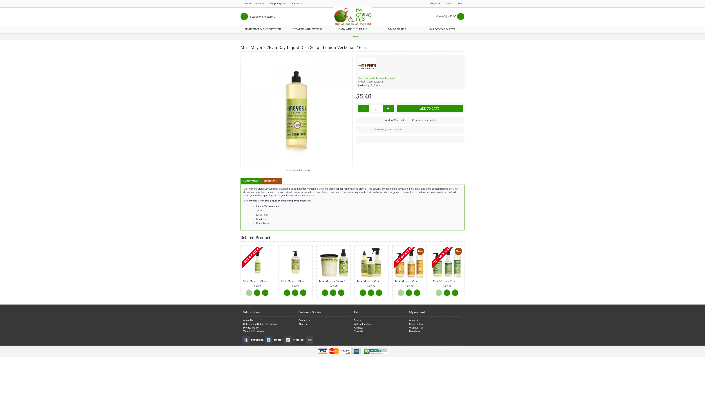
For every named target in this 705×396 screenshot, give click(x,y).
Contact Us (304, 320)
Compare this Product (425, 120)
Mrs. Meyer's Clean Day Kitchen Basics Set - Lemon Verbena (372, 281)
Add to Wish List (394, 120)
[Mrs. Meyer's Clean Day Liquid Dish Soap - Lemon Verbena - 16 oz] (296, 111)
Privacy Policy (251, 327)
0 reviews (380, 129)
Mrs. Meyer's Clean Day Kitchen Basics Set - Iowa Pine (448, 281)
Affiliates (358, 327)
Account (413, 320)
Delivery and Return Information (260, 324)
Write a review (394, 129)
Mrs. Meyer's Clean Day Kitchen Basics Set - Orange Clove (410, 281)
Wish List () (416, 327)
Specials (358, 331)
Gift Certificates (362, 324)
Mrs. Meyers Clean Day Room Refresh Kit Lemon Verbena (334, 281)
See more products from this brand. (377, 78)
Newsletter (414, 331)
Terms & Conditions (253, 331)
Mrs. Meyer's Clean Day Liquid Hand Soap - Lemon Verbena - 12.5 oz (296, 281)
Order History (416, 324)
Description (251, 181)
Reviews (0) (271, 181)
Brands (357, 320)
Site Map (303, 324)
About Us (248, 320)
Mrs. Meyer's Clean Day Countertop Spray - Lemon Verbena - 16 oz (258, 281)
